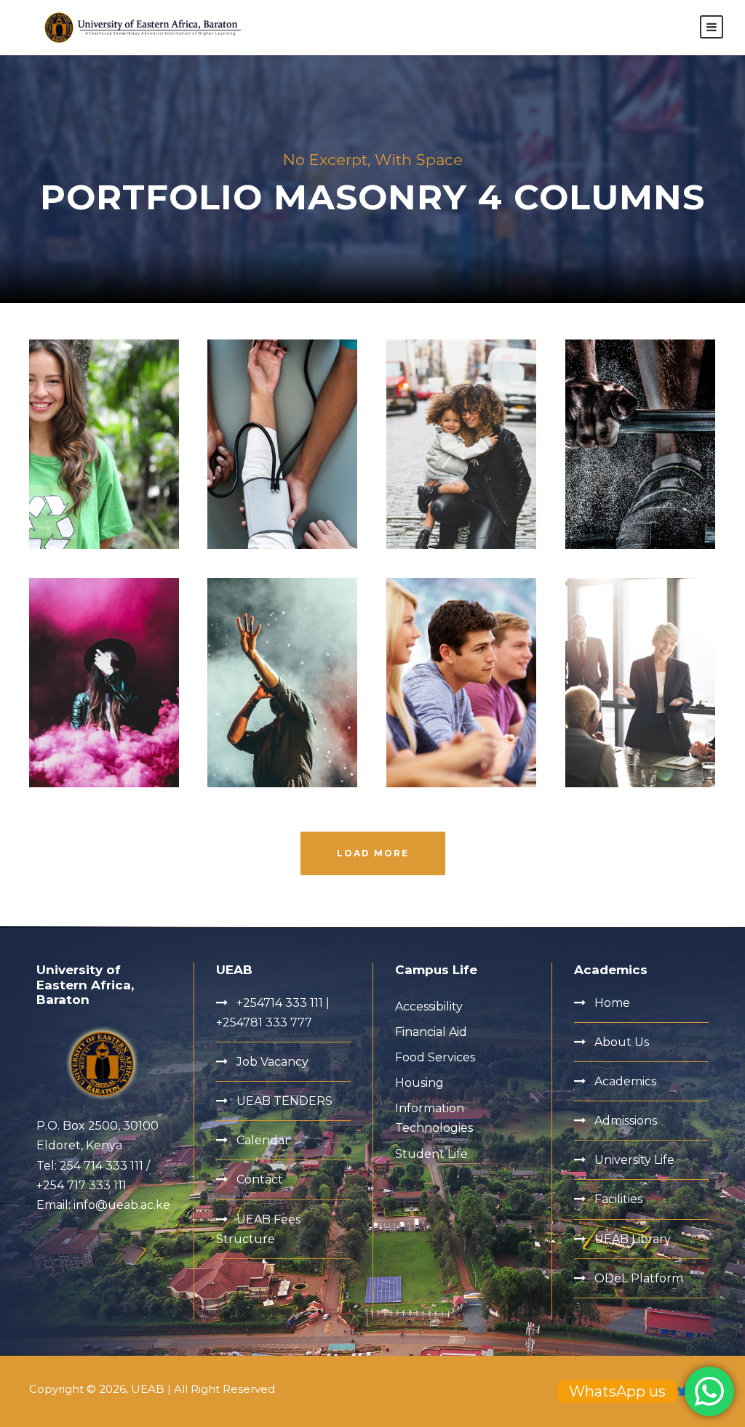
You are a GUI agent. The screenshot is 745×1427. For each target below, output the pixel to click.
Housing (419, 1083)
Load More (373, 853)
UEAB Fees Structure (258, 1229)
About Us (621, 1042)
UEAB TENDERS (284, 1101)
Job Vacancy (272, 1062)
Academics (625, 1081)
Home (612, 1003)
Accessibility (429, 1006)
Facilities (618, 1199)
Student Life (431, 1154)
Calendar (263, 1140)
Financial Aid (431, 1032)
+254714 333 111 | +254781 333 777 (273, 1012)
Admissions (625, 1120)
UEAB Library (632, 1239)
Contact (259, 1179)
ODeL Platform (638, 1278)
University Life (634, 1160)
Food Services (435, 1057)
